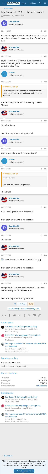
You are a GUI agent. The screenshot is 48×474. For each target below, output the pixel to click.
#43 (45, 82)
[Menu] (4, 3)
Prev (23, 304)
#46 (45, 169)
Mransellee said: (9, 87)
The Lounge (9, 340)
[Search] (44, 3)
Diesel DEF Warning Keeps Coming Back (22, 335)
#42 (45, 56)
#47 (45, 207)
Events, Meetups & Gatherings (16, 351)
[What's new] (39, 3)
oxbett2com (41, 385)
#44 (45, 121)
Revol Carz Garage (12, 331)
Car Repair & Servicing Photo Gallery (21, 326)
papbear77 (7, 16)
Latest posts (7, 322)
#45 (45, 149)
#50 (45, 283)
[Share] (41, 31)
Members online (9, 358)
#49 (45, 255)
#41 (45, 31)
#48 (45, 235)
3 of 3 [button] (31, 304)
